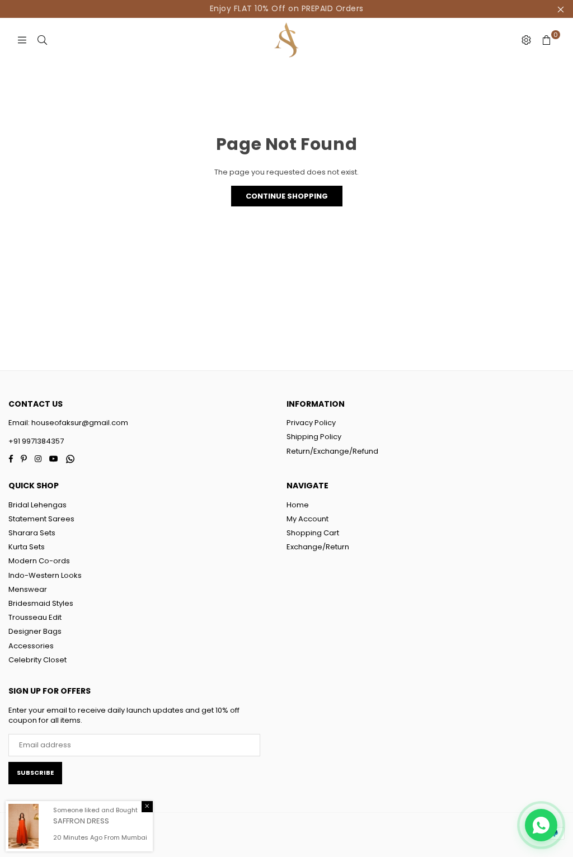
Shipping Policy (313, 436)
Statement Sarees (41, 519)
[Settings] (526, 40)
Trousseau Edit (35, 617)
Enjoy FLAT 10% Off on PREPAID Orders (287, 8)
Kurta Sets (26, 546)
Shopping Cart (312, 533)
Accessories (31, 646)
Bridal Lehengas (37, 505)
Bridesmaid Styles (40, 603)
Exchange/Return (317, 546)
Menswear (27, 589)
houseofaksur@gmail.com (79, 422)
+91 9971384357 (36, 441)
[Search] (42, 40)
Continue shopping (287, 196)
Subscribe (35, 772)
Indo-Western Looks (45, 575)
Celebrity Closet (37, 659)
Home (297, 505)
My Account (307, 519)
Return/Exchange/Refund (332, 451)
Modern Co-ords (39, 560)
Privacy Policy (311, 422)
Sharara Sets (31, 533)
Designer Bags (35, 631)
